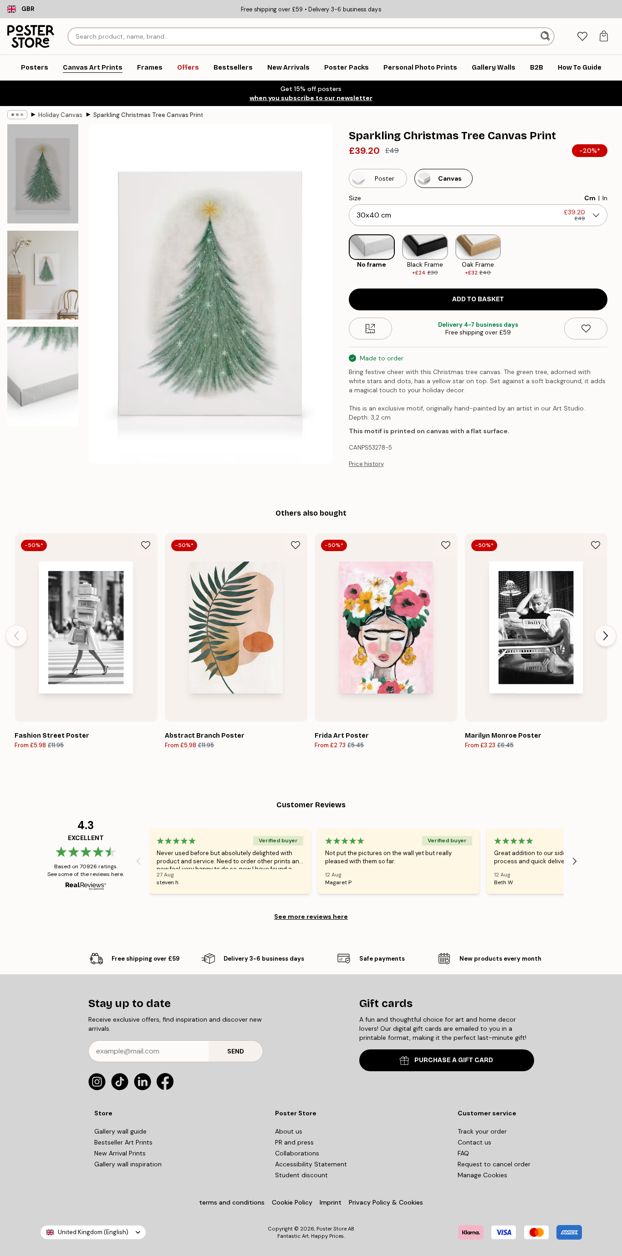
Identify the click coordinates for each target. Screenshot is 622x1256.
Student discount (301, 1175)
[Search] (546, 36)
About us (288, 1131)
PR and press (294, 1142)
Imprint (331, 1202)
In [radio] (604, 198)
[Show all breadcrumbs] (17, 114)
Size (355, 198)
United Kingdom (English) (93, 1232)
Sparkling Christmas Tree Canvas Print (148, 115)
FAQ (463, 1153)
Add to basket (478, 299)
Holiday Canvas (60, 115)
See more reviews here (311, 916)
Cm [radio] (590, 198)
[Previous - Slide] (341, 255)
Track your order (482, 1131)
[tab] (582, 37)
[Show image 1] (42, 173)
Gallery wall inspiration (128, 1164)
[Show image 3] (42, 376)
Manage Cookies (482, 1175)
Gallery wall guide (120, 1131)
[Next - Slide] (614, 255)
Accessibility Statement (311, 1164)
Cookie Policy (292, 1202)
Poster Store (331, 1229)
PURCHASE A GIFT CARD (453, 1060)
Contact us (474, 1142)
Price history (366, 464)
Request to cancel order (494, 1164)
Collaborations (297, 1153)
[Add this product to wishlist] (585, 328)
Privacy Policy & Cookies (386, 1202)
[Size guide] (370, 328)
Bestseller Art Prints (123, 1142)
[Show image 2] (42, 275)
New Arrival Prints (120, 1153)
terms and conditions (232, 1202)
